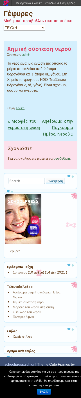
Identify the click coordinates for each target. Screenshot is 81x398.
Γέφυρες (18, 13)
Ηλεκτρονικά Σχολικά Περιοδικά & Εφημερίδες (45, 3)
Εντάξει (44, 391)
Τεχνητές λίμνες (23, 316)
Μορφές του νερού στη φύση (24, 124)
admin (26, 54)
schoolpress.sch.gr (19, 364)
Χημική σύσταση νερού (29, 302)
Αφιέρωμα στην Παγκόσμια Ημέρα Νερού (57, 128)
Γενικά (20, 108)
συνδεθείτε (62, 158)
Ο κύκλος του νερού (27, 312)
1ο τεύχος (20, 272)
